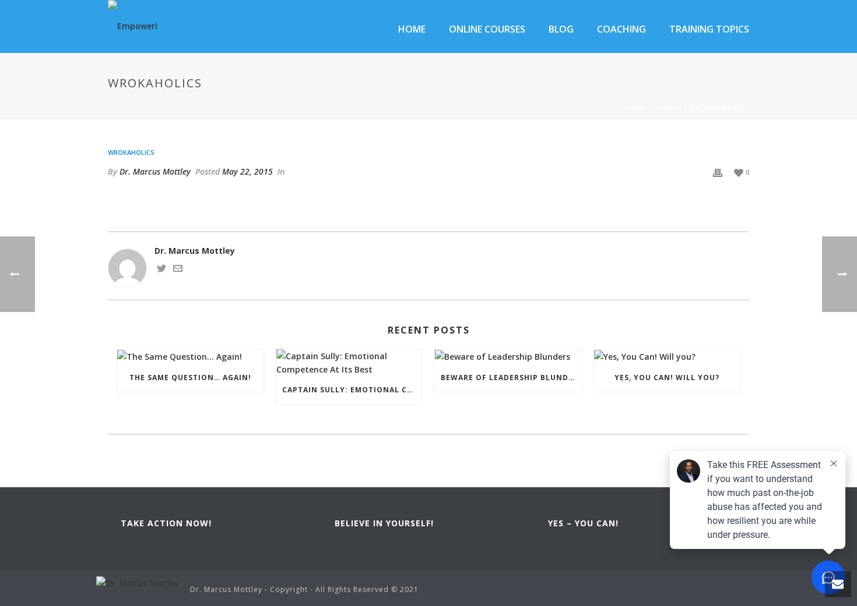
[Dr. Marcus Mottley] (137, 581)
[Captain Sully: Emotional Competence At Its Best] (349, 362)
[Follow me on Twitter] (161, 269)
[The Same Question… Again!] (190, 356)
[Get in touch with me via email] (177, 269)
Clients (667, 108)
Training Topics (709, 29)
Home (412, 29)
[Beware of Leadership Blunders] (508, 356)
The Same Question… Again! (190, 377)
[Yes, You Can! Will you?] (667, 356)
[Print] (717, 171)
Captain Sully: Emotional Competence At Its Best (352, 390)
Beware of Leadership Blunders (511, 377)
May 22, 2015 (247, 171)
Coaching (621, 29)
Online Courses (487, 29)
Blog (561, 29)
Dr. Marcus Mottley (155, 171)
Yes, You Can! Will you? (666, 377)
